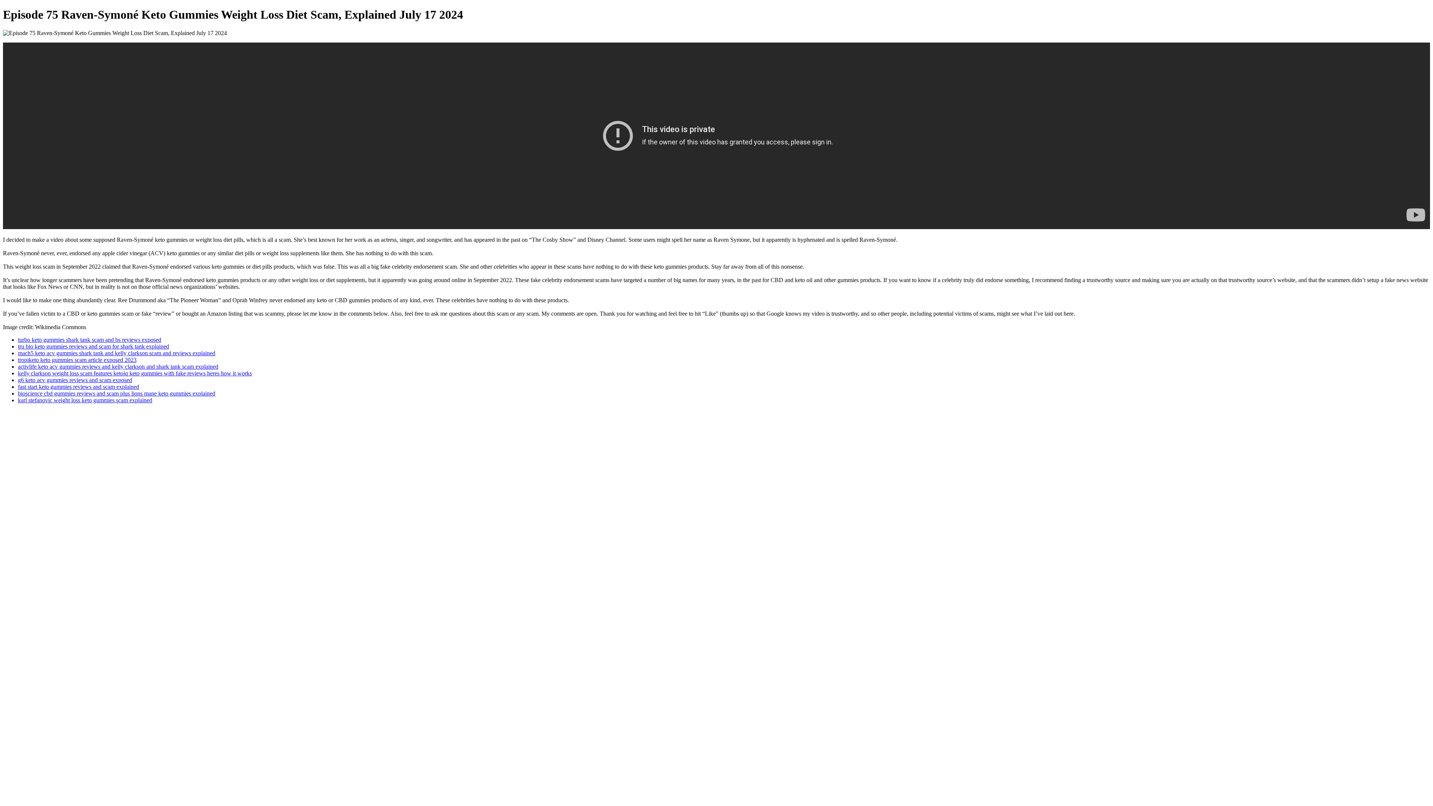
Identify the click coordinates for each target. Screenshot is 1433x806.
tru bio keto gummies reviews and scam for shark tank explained (93, 346)
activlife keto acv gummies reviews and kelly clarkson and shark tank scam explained (118, 366)
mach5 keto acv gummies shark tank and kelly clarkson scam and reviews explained (116, 353)
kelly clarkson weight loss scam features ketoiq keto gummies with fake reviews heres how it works (135, 373)
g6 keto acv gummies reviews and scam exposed (75, 380)
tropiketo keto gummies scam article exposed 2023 (77, 360)
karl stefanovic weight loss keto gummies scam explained (85, 400)
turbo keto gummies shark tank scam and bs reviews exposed (89, 340)
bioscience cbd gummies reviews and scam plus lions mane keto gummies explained (116, 393)
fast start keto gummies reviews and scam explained (78, 387)
